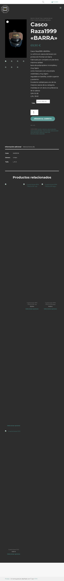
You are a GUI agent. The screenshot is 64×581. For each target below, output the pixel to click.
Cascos (44, 129)
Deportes (36, 132)
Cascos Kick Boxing (36, 130)
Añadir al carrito (43, 119)
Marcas (41, 132)
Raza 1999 (42, 133)
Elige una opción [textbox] (43, 101)
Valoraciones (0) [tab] (29, 147)
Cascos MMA (46, 130)
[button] (7, 22)
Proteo (7, 579)
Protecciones (35, 133)
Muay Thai (39, 18)
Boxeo (40, 129)
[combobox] (43, 101)
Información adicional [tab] (13, 147)
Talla (33, 103)
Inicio (33, 18)
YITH (35, 579)
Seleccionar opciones (13, 425)
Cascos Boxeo (51, 129)
